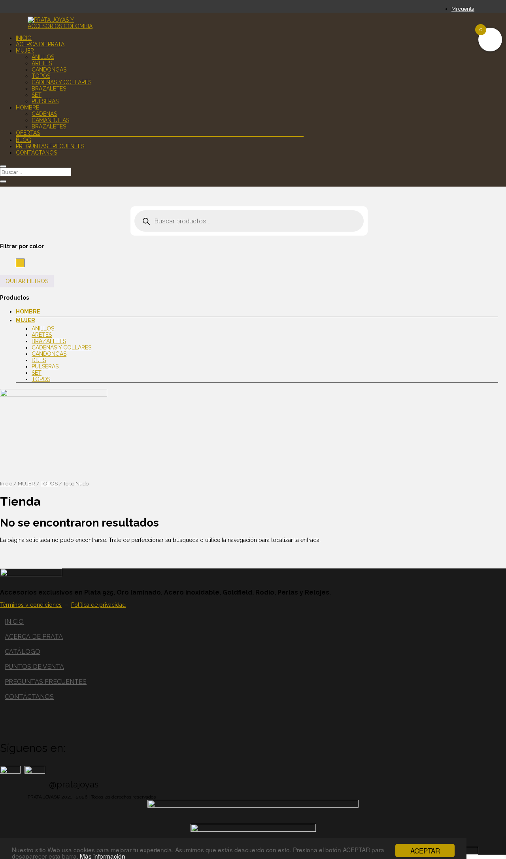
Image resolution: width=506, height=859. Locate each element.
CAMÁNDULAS (50, 120)
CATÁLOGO (22, 651)
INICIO (14, 621)
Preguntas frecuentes (50, 146)
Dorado (24, 262)
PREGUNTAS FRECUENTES (46, 681)
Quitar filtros (27, 281)
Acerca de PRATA (40, 44)
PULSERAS (45, 101)
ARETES (42, 63)
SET (37, 95)
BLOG (23, 140)
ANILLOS (43, 57)
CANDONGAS (49, 69)
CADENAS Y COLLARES (61, 82)
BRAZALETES (49, 88)
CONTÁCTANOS (29, 696)
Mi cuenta (462, 9)
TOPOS (41, 76)
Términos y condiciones (31, 605)
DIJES (39, 360)
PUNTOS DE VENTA (34, 666)
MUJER (25, 50)
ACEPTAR (425, 850)
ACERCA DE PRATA (34, 636)
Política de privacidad (98, 605)
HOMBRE (27, 107)
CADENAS (44, 114)
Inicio (24, 38)
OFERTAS (28, 133)
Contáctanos (36, 152)
